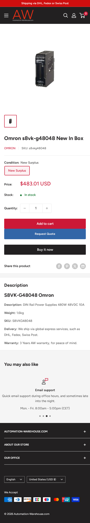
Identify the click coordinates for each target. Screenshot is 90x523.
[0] (82, 15)
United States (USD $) (42, 479)
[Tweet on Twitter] (75, 266)
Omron (9, 148)
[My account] (74, 15)
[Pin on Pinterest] (67, 266)
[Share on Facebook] (59, 266)
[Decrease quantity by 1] (24, 208)
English (10, 479)
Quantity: (11, 208)
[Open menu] (6, 15)
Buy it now (45, 250)
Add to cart (45, 224)
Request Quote (45, 234)
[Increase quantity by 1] (46, 208)
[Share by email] (83, 266)
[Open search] (65, 15)
